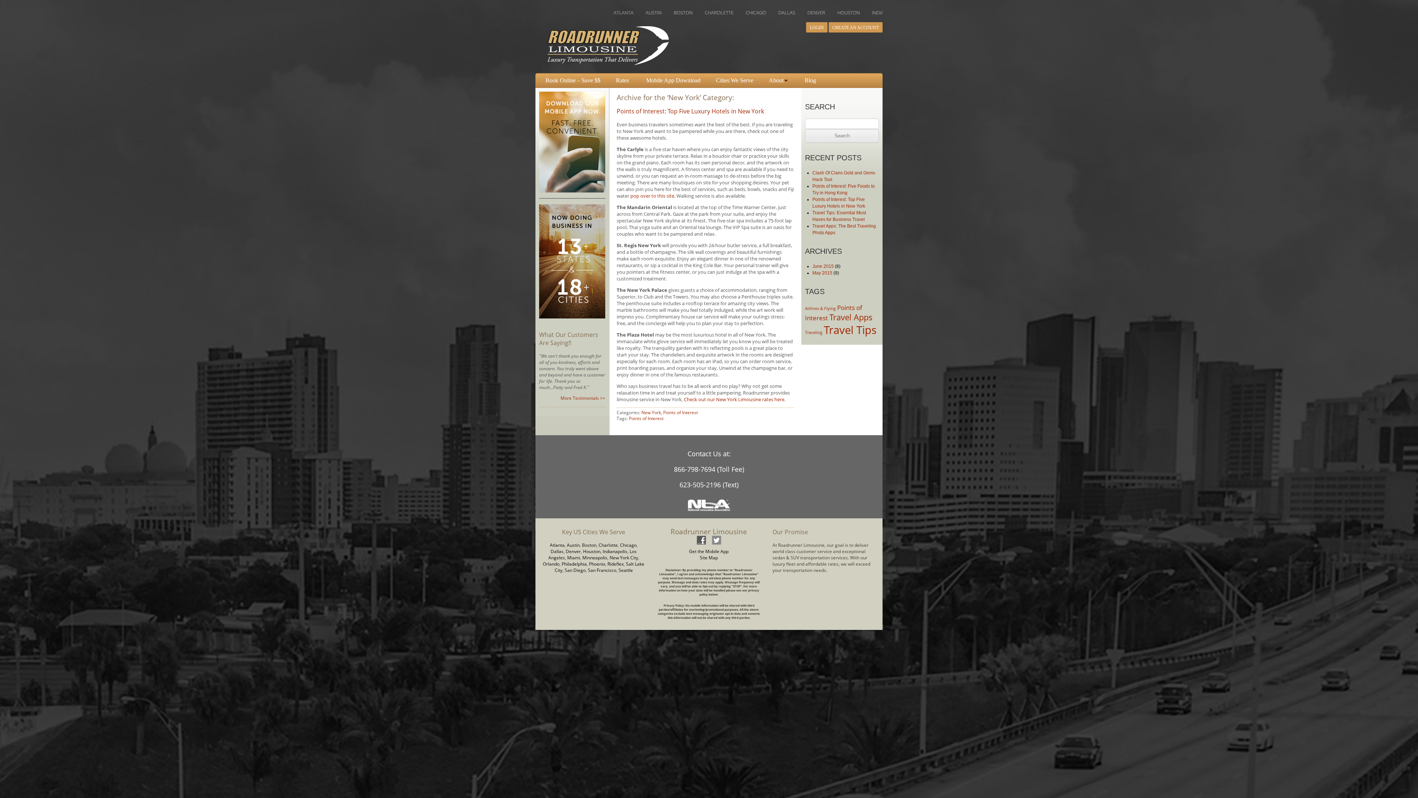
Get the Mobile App (709, 551)
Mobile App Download (673, 80)
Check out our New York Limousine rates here (734, 399)
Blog (810, 80)
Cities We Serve (734, 80)
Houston (591, 551)
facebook (701, 540)
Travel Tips (850, 330)
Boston (589, 545)
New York (651, 412)
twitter (716, 540)
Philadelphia (574, 564)
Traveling (813, 332)
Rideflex (615, 564)
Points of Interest (680, 412)
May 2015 (822, 273)
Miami (573, 558)
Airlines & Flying (820, 308)
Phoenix (597, 564)
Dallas (557, 551)
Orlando (551, 564)
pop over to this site (652, 195)
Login (817, 27)
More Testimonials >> (583, 398)
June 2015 (823, 266)
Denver (573, 551)
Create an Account (855, 27)
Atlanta (557, 545)
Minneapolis (594, 558)
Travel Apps (851, 317)
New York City (624, 558)
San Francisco (602, 570)
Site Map (709, 558)
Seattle (626, 570)
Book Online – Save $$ (572, 80)
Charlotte (608, 545)
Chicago (628, 545)
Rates (622, 80)
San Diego (575, 570)
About (776, 80)
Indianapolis (615, 551)
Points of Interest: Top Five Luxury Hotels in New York (690, 111)
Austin (573, 545)
